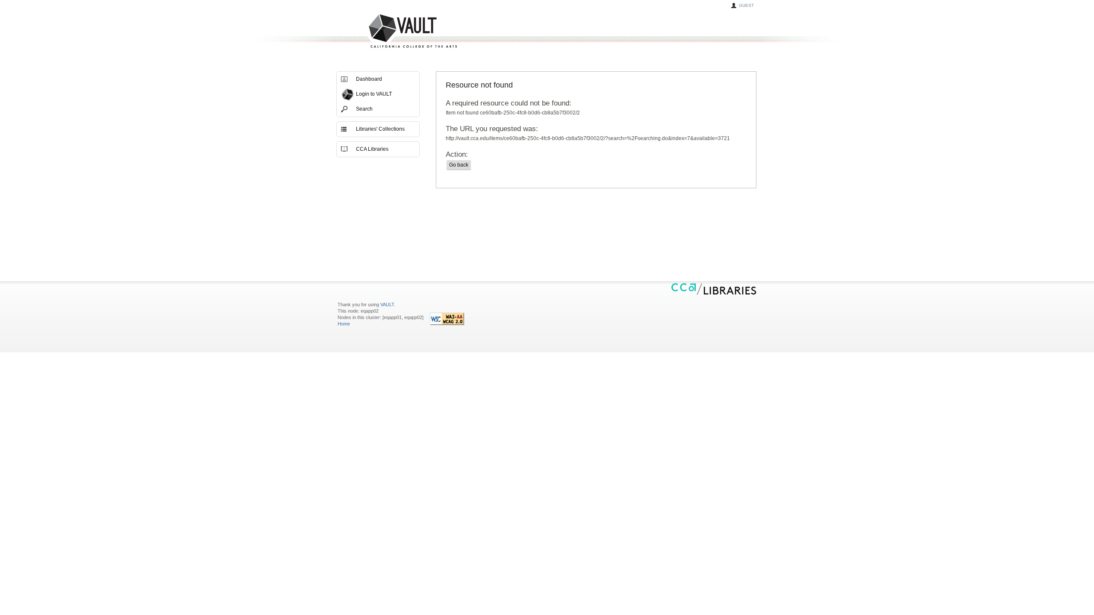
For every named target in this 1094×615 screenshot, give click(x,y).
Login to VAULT (374, 94)
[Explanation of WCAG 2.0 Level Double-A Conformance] (447, 323)
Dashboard (369, 79)
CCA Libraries (372, 149)
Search (364, 109)
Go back (458, 165)
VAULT (380, 31)
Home (344, 323)
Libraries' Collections (380, 129)
